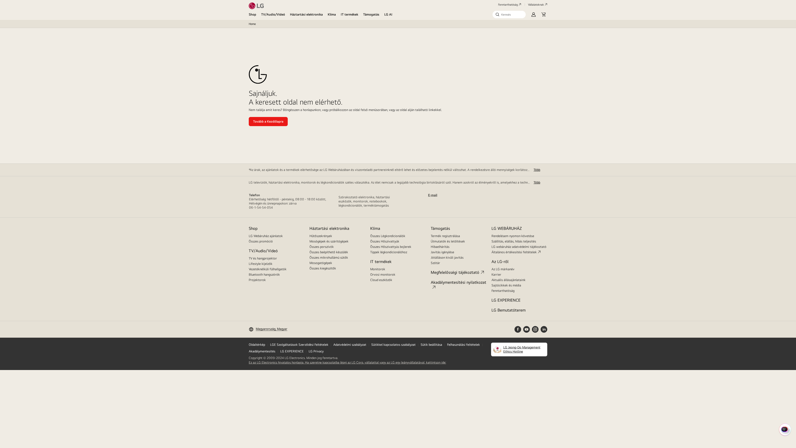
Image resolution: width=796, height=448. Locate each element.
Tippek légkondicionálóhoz (388, 252)
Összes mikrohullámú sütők (328, 257)
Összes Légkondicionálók (387, 236)
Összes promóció (261, 241)
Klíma (332, 14)
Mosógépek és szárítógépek (328, 241)
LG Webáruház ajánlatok (266, 236)
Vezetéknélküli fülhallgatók (267, 269)
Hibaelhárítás (440, 247)
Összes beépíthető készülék (328, 252)
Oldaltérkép (257, 345)
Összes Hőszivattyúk (384, 241)
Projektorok (257, 280)
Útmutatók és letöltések (448, 241)
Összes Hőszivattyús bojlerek (390, 247)
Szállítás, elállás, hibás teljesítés (513, 241)
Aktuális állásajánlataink (508, 280)
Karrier (496, 274)
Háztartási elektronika (306, 14)
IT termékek (349, 14)
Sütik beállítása (431, 345)
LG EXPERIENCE (506, 300)
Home (252, 24)
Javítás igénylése (442, 252)
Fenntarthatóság (508, 4)
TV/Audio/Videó (273, 14)
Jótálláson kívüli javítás (447, 257)
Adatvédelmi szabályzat (349, 345)
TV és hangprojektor (263, 258)
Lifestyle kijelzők (260, 264)
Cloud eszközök (381, 280)
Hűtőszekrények (320, 236)
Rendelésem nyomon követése (512, 236)
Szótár (435, 263)
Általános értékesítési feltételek (514, 252)
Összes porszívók (321, 247)
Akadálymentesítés (262, 351)
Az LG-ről (499, 261)
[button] (509, 14)
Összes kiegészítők (322, 268)
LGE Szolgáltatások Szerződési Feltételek (299, 345)
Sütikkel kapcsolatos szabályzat (393, 345)
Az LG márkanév (502, 269)
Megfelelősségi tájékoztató (455, 272)
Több (537, 170)
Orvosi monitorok (382, 274)
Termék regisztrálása (445, 236)
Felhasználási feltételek (463, 345)
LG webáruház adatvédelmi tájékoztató (518, 247)
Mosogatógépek (320, 263)
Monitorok (377, 269)
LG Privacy (316, 351)
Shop (252, 14)
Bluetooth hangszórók (264, 274)
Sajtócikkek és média (506, 285)
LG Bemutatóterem (508, 310)
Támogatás (371, 14)
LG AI (388, 14)
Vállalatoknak (536, 4)
